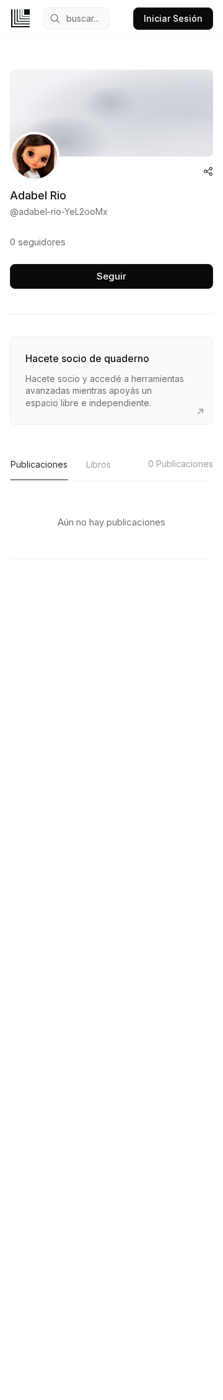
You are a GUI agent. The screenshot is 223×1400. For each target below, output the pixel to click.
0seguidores (38, 242)
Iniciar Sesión (173, 18)
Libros (98, 464)
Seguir (111, 276)
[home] (20, 18)
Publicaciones (39, 464)
